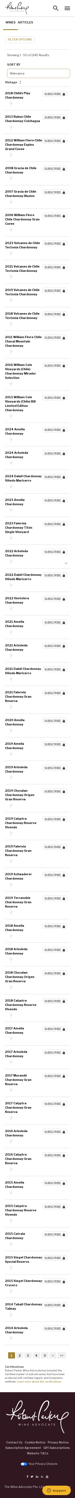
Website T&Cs (37, 1453)
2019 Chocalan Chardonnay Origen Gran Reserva (19, 795)
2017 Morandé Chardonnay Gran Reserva (18, 1080)
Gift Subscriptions (56, 1447)
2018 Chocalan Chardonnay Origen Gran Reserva (19, 977)
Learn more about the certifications (39, 1381)
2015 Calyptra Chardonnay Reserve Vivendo (20, 1210)
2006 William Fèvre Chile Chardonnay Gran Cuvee (22, 219)
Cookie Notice (35, 1442)
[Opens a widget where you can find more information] (56, 1491)
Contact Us (14, 1442)
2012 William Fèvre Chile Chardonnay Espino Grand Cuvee (23, 145)
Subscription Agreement (23, 1447)
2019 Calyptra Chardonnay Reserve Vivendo (20, 823)
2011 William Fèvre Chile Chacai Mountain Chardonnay (23, 341)
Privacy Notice (58, 1442)
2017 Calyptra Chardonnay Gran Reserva (18, 1107)
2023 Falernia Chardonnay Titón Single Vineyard (18, 527)
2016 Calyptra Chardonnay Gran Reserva (18, 1159)
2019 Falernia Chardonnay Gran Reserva (18, 851)
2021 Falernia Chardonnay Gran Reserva (18, 696)
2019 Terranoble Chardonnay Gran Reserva (18, 902)
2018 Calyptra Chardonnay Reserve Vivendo (20, 1005)
